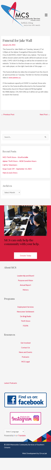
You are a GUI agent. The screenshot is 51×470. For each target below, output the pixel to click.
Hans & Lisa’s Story (10, 173)
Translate (22, 436)
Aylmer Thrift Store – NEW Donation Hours (19, 161)
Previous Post (7, 114)
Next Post (45, 114)
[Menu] (46, 15)
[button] (25, 255)
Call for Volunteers (10, 165)
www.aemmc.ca (14, 78)
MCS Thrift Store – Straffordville (15, 157)
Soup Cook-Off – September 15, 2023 (17, 169)
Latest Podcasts (10, 383)
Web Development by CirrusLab (34, 453)
